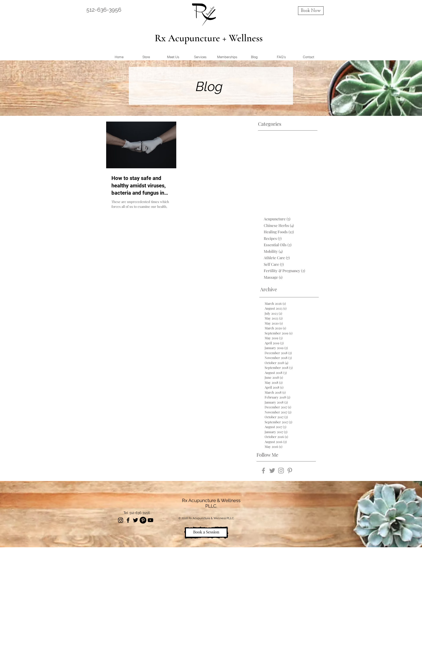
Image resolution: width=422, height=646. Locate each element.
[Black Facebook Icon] (128, 520)
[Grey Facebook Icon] (263, 470)
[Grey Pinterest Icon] (290, 470)
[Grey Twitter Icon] (272, 470)
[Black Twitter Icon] (135, 520)
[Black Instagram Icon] (120, 520)
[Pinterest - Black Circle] (143, 520)
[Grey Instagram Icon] (281, 470)
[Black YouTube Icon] (150, 520)
